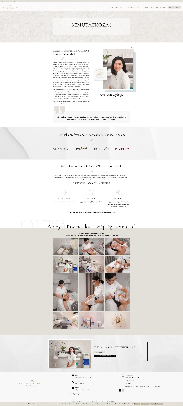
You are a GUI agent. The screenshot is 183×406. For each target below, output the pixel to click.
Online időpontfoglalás (105, 356)
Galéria (146, 7)
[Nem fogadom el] (181, 404)
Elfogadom (136, 403)
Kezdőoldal (114, 7)
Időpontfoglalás (174, 7)
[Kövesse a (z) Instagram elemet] (123, 390)
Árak (151, 7)
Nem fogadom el (145, 403)
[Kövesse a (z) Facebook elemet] (120, 390)
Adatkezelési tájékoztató (156, 403)
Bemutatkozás (124, 7)
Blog (156, 7)
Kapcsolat (163, 7)
